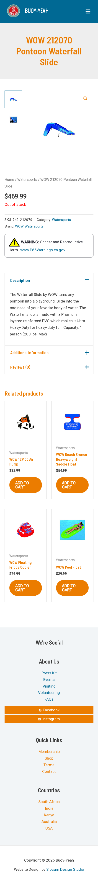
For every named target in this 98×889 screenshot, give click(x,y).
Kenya (49, 815)
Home (9, 179)
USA (49, 828)
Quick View (25, 438)
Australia (49, 821)
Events (49, 679)
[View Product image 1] (13, 99)
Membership (49, 751)
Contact (49, 771)
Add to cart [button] (22, 484)
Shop (49, 758)
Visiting (49, 686)
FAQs (49, 699)
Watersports (27, 179)
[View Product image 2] (13, 120)
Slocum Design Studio (65, 869)
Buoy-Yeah (37, 10)
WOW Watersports (29, 226)
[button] (85, 98)
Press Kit (49, 673)
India (49, 808)
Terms (49, 765)
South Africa (49, 801)
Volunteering (49, 692)
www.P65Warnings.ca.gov (42, 250)
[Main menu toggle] (88, 11)
